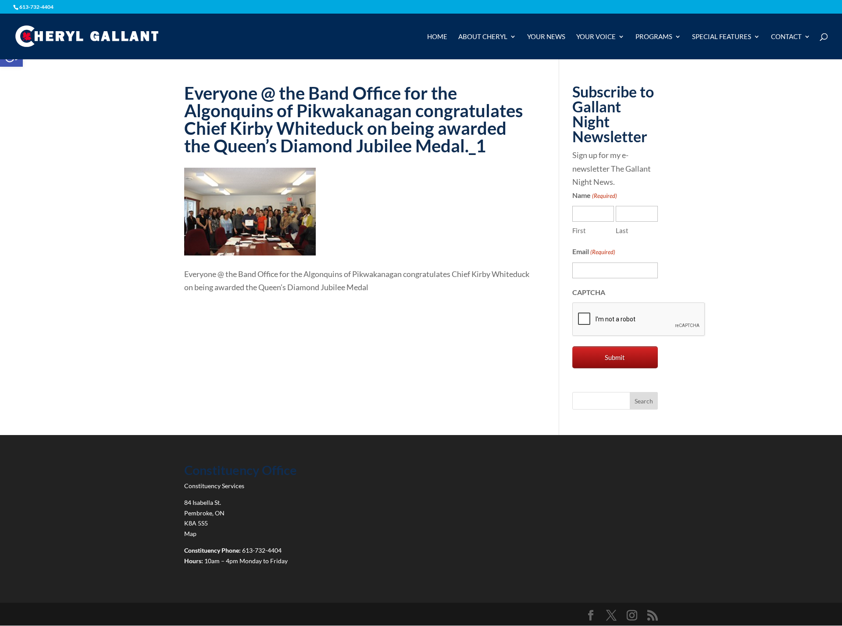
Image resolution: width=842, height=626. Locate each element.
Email (593, 251)
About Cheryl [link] (482, 36)
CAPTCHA (588, 292)
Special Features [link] (721, 36)
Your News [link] (546, 36)
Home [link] (437, 36)
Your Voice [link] (596, 36)
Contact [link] (786, 36)
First (579, 230)
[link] (86, 35)
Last (622, 230)
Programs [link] (653, 36)
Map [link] (190, 533)
